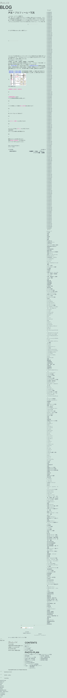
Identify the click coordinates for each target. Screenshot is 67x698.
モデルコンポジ (50, 357)
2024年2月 (49, 46)
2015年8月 (49, 179)
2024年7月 (49, 39)
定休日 (48, 247)
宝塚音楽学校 (50, 363)
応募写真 (49, 365)
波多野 (48, 236)
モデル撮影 (49, 529)
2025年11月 (49, 17)
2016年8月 (49, 163)
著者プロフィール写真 (51, 404)
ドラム (48, 440)
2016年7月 (49, 164)
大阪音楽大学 (50, 464)
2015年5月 (49, 184)
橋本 (48, 235)
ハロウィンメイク (50, 494)
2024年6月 (49, 41)
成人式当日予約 (50, 541)
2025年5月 (49, 26)
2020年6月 (49, 100)
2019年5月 (49, 118)
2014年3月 (49, 203)
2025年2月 (49, 30)
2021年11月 (49, 76)
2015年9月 (49, 178)
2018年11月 (49, 126)
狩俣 (48, 238)
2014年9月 (49, 195)
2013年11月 (49, 208)
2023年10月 (49, 52)
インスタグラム (50, 258)
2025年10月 (49, 19)
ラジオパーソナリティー (52, 400)
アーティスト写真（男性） (52, 291)
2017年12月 (49, 141)
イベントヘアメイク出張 (52, 489)
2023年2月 (49, 63)
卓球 (48, 416)
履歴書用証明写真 (50, 621)
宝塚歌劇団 (49, 361)
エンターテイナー (50, 302)
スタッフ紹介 (50, 265)
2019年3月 (49, 120)
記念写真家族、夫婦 (51, 603)
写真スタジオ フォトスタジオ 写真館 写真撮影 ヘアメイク (52, 274)
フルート (49, 451)
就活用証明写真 (50, 613)
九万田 (48, 232)
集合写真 (49, 477)
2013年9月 (49, 211)
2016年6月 (49, 166)
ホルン (48, 455)
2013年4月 (49, 218)
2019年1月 (49, 123)
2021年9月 (49, 79)
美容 (48, 519)
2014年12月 (49, 190)
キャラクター (50, 324)
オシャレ (49, 261)
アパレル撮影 (50, 288)
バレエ (49, 339)
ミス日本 (49, 348)
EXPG (48, 298)
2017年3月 (49, 153)
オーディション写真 (51, 297)
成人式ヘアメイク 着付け (53, 536)
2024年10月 (49, 35)
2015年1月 (49, 189)
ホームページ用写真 (51, 398)
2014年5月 (49, 200)
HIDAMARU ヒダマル (52, 257)
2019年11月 (49, 109)
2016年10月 (49, 160)
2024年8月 (49, 38)
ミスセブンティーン (51, 346)
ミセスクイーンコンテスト (52, 350)
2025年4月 (49, 27)
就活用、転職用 (50, 611)
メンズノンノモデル (51, 354)
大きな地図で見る (11, 86)
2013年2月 (49, 221)
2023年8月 (49, 54)
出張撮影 (49, 525)
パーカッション (50, 444)
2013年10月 (49, 210)
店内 (48, 279)
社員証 (48, 402)
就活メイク (49, 511)
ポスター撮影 (50, 415)
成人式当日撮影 (50, 544)
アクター (49, 321)
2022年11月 (49, 67)
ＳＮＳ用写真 (50, 407)
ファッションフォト (51, 372)
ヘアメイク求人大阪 (51, 571)
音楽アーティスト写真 (51, 294)
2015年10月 (49, 177)
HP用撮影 (49, 376)
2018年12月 (49, 124)
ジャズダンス (50, 313)
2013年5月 (49, 216)
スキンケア (49, 493)
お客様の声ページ (50, 242)
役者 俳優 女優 (50, 364)
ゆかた (48, 485)
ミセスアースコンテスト (52, 349)
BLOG (13, 637)
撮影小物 (49, 280)
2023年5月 (49, 59)
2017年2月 (49, 155)
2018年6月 (49, 133)
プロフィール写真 (50, 375)
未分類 (13, 146)
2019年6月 (49, 116)
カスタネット (50, 423)
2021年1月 (49, 90)
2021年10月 (49, 78)
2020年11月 (49, 93)
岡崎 (48, 234)
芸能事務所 (49, 367)
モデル (48, 356)
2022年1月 (49, 74)
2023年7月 (49, 56)
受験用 (48, 610)
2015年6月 (49, 182)
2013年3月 (49, 219)
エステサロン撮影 (50, 378)
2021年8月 (49, 81)
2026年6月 (49, 12)
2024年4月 (49, 43)
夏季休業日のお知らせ (51, 246)
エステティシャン (51, 382)
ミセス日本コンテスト (51, 352)
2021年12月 (49, 75)
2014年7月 (49, 197)
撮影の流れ (49, 250)
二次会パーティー (51, 501)
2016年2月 (49, 171)
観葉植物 (49, 284)
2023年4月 (49, 60)
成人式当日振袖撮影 (51, 543)
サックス (49, 429)
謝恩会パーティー (51, 521)
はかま (48, 483)
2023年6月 (49, 57)
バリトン (49, 442)
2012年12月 (49, 223)
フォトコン (49, 479)
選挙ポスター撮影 (50, 475)
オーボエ (49, 422)
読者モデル (49, 368)
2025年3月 (49, 28)
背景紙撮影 (49, 282)
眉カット (49, 515)
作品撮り (49, 269)
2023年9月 (49, 53)
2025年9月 (49, 20)
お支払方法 (49, 243)
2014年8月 (49, 196)
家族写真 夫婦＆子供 (52, 597)
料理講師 (49, 401)
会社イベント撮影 (50, 530)
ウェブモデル (50, 301)
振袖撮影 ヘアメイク (52, 554)
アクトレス (49, 323)
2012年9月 (49, 227)
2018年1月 (49, 140)
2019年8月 (49, 113)
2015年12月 (49, 174)
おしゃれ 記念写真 (51, 577)
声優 (48, 418)
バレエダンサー (50, 389)
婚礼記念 (49, 595)
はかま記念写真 (50, 580)
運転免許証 (49, 624)
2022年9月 (49, 70)
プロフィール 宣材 (51, 411)
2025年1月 (49, 31)
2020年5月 (49, 101)
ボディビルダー (50, 413)
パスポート (49, 607)
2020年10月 (49, 94)
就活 (48, 618)
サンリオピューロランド (52, 326)
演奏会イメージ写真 (51, 467)
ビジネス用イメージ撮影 (52, 391)
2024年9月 (49, 37)
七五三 (48, 591)
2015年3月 (49, 186)
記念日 (48, 604)
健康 (48, 503)
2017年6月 (49, 149)
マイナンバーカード (51, 608)
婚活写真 (49, 287)
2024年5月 (49, 42)
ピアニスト (50, 445)
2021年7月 (49, 82)
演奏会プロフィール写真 (52, 420)
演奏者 (49, 471)
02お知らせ (49, 240)
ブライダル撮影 (50, 374)
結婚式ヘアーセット (51, 516)
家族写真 (49, 596)
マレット (49, 457)
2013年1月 (49, 222)
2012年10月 (49, 226)
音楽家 (48, 474)
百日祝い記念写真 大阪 (52, 599)
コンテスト (49, 309)
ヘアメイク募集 (50, 570)
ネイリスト (49, 387)
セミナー (49, 386)
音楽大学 (49, 472)
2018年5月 (49, 134)
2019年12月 (49, 108)
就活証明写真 (50, 614)
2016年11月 (49, 159)
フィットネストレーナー (52, 408)
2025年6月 (49, 24)
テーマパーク (50, 319)
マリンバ (49, 456)
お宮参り (49, 578)
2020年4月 (49, 103)
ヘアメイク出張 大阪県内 (52, 499)
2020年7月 (49, 98)
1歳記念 (48, 576)
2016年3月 (49, 170)
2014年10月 (49, 193)
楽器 (48, 466)
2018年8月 (49, 130)
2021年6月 (49, 83)
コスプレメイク (50, 492)
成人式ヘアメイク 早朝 (52, 534)
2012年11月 (49, 225)
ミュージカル (50, 353)
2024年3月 (49, 45)
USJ (48, 320)
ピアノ (48, 446)
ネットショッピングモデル (52, 338)
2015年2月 (49, 188)
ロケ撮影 (49, 268)
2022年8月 (49, 71)
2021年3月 (49, 87)
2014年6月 (49, 199)
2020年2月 (49, 105)
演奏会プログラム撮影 (52, 468)
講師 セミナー (50, 405)
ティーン (49, 317)
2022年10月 (49, 68)
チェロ (48, 433)
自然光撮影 (49, 283)
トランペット (50, 437)
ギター (48, 424)
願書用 (48, 622)
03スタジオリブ (50, 256)
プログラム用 (50, 409)
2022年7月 (49, 72)
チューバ (49, 434)
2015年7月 (49, 181)
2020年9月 (49, 96)
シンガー (49, 310)
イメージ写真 (50, 295)
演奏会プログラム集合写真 (52, 470)
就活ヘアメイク (50, 619)
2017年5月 (49, 151)
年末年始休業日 (50, 249)
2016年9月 (49, 162)
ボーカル (49, 343)
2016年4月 (49, 168)
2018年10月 (49, 127)
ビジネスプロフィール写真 (52, 379)
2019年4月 (49, 119)
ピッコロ (49, 448)
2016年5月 (49, 167)
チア (48, 316)
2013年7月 (49, 214)
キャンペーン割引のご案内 (52, 245)
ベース (48, 453)
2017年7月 (49, 148)
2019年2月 (49, 122)
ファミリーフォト (50, 582)
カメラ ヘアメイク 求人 (53, 559)
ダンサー (49, 315)
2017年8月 (49, 146)
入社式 (48, 271)
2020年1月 (49, 107)
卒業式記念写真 (50, 593)
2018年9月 (49, 129)
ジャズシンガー (50, 312)
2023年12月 (49, 49)
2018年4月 (49, 135)
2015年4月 (49, 185)
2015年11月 (49, 175)
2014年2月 (49, 204)
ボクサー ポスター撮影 (52, 412)
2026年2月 (49, 13)
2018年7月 (49, 131)
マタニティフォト (50, 586)
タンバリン (49, 431)
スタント (49, 327)
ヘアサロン (49, 478)
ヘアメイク (49, 481)
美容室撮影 (49, 573)
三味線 (48, 462)
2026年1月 (49, 15)
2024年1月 (49, 48)
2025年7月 (49, 23)
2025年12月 (49, 16)
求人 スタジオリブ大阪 (52, 558)
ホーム (9, 637)
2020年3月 (49, 104)
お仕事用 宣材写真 (51, 380)
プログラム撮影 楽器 (52, 452)
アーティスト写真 (50, 290)
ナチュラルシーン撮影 (51, 266)
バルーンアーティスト (51, 293)
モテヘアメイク (50, 500)
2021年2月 (49, 89)
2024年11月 (49, 34)
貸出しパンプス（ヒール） (52, 254)
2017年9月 (49, 145)
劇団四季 (49, 360)
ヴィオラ (49, 460)
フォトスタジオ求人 (51, 563)
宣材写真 (49, 419)
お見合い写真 (50, 286)
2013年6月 (49, 215)
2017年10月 (49, 144)
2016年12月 (49, 157)
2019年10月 (49, 111)
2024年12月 (49, 32)
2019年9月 (49, 112)
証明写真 (49, 606)
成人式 (48, 533)
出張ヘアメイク (50, 504)
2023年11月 (49, 50)
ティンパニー (50, 435)
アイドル (49, 299)
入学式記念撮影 (50, 592)
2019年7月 (49, 115)
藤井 (48, 239)
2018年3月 (49, 137)
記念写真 (49, 574)
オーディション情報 (51, 305)
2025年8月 (49, 21)
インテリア (49, 260)
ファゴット (49, 449)
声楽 (48, 463)
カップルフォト (50, 581)
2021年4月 (49, 86)
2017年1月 (49, 156)
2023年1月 (49, 64)
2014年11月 (49, 192)
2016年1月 (49, 173)
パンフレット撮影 (50, 390)
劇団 (48, 359)
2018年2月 (49, 138)
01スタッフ (49, 231)
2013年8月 (49, 212)
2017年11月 (49, 142)
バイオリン (49, 441)
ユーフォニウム (50, 459)
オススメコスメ (50, 490)
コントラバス (50, 427)
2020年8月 (49, 97)
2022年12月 (49, 65)
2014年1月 (49, 206)
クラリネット (50, 426)
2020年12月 (49, 92)
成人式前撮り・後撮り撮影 (53, 537)
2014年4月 (49, 201)
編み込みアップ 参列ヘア (52, 518)
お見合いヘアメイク (51, 482)
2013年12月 (49, 207)
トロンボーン (50, 438)
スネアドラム (50, 430)
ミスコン (49, 345)
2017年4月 (49, 152)
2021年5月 (49, 85)
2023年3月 (49, 61)
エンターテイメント (51, 304)
